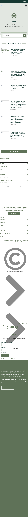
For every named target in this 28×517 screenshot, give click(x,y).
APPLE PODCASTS (5, 233)
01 (27, 161)
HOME (1, 161)
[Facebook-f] (3, 327)
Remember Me (5, 352)
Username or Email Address (7, 342)
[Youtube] (12, 327)
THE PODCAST (4, 166)
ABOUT (2, 163)
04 (27, 169)
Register (14, 358)
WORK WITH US (4, 177)
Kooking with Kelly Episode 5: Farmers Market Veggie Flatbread (18, 87)
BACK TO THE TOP (22, 323)
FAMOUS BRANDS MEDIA (6, 180)
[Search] (24, 35)
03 (27, 166)
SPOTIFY (2, 236)
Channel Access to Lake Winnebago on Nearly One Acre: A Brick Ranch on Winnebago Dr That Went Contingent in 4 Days (17, 119)
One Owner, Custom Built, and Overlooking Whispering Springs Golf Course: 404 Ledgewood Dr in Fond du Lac (18, 74)
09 (27, 183)
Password (3, 347)
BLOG (1, 172)
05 (27, 172)
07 (27, 177)
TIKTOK (2, 225)
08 (27, 180)
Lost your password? (6, 358)
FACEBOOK (3, 219)
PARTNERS (3, 174)
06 (27, 174)
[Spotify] (16, 327)
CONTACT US (3, 183)
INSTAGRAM (3, 222)
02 (27, 163)
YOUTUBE (2, 228)
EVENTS (2, 169)
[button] (26, 5)
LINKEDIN (2, 230)
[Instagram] (7, 327)
